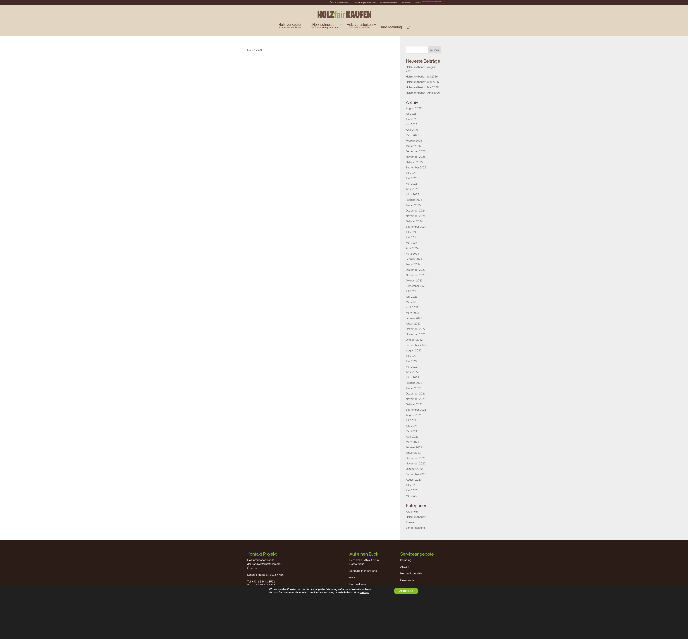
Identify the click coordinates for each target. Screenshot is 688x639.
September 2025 (416, 167)
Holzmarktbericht (416, 517)
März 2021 (412, 442)
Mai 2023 (411, 302)
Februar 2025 (414, 200)
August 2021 (414, 415)
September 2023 (416, 286)
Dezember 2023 (416, 270)
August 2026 (414, 108)
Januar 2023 (413, 323)
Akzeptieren (406, 591)
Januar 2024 (413, 264)
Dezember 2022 (416, 329)
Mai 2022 (411, 366)
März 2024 (412, 253)
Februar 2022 (414, 383)
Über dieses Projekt (338, 3)
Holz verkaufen (290, 26)
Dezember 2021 (416, 393)
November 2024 (416, 216)
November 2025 (416, 157)
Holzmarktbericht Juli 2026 (422, 76)
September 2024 (416, 227)
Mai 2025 (411, 183)
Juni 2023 (411, 297)
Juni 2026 (411, 119)
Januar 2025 (413, 205)
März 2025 (412, 194)
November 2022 (416, 334)
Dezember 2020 (416, 458)
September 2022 (416, 345)
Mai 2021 (411, 431)
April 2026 (412, 130)
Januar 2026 (413, 146)
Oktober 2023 (414, 280)
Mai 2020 (411, 496)
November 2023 (416, 275)
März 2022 (412, 377)
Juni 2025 (411, 178)
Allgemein (412, 511)
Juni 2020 (411, 490)
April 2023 (412, 307)
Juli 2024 (411, 232)
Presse (410, 522)
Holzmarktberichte (388, 3)
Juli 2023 (411, 291)
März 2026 (412, 135)
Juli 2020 (411, 485)
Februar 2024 (414, 259)
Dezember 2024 (416, 210)
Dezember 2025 (416, 151)
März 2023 (412, 313)
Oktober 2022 (414, 340)
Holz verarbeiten (360, 26)
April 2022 (412, 372)
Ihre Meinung (391, 27)
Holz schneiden (324, 26)
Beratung (405, 560)
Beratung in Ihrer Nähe (365, 3)
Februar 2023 (414, 318)
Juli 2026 (411, 114)
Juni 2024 (411, 237)
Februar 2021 (414, 447)
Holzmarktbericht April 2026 (423, 93)
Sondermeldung (415, 528)
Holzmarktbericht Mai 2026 (422, 87)
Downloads (406, 3)
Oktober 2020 (414, 469)
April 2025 (412, 189)
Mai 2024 (411, 243)
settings (364, 592)
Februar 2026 (414, 140)
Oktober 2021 (414, 404)
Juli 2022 (411, 356)
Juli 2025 (411, 173)
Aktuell (428, 3)
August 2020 (414, 479)
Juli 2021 (411, 420)
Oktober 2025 (414, 162)
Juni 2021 (411, 426)
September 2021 (416, 410)
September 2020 (416, 474)
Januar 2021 (413, 453)
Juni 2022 (411, 361)
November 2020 (416, 463)
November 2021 (416, 399)
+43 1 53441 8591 (263, 581)
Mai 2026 (411, 124)
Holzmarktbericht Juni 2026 (422, 82)
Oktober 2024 (414, 221)
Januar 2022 (413, 388)
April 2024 (412, 248)
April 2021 (412, 436)
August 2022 (414, 350)
